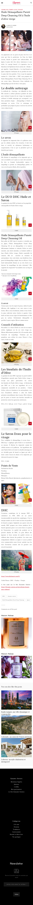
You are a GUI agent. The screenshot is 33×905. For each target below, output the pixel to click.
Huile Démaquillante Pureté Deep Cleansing (13, 600)
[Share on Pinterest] (30, 127)
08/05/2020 (9, 27)
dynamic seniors (12, 596)
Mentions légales (16, 782)
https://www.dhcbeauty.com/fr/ (10, 576)
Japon (28, 600)
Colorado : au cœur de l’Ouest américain (16, 737)
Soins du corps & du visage (12, 9)
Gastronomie (16, 832)
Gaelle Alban (12, 25)
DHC (3, 596)
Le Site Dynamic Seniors (16, 792)
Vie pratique (16, 837)
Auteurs (16, 784)
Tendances (16, 829)
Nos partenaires (16, 789)
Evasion (16, 827)
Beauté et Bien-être (16, 834)
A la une (16, 824)
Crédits (16, 787)
